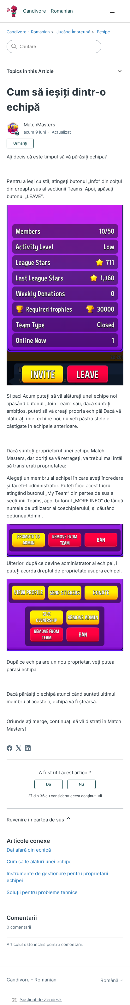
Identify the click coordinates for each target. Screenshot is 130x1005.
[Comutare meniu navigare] (112, 11)
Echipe (103, 31)
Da (48, 784)
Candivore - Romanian (28, 31)
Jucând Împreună (73, 31)
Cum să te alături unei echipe (39, 861)
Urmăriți (20, 143)
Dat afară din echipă (29, 850)
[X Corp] (18, 748)
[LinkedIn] (28, 748)
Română (110, 980)
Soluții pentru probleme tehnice (42, 892)
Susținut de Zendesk (41, 999)
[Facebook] (9, 748)
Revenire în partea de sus (36, 820)
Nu (81, 784)
